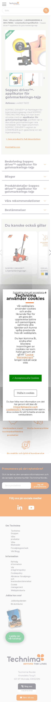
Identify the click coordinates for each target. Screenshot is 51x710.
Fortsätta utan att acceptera (28, 292)
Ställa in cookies (25, 393)
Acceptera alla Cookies (26, 378)
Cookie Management (25, 356)
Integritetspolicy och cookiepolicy (22, 408)
